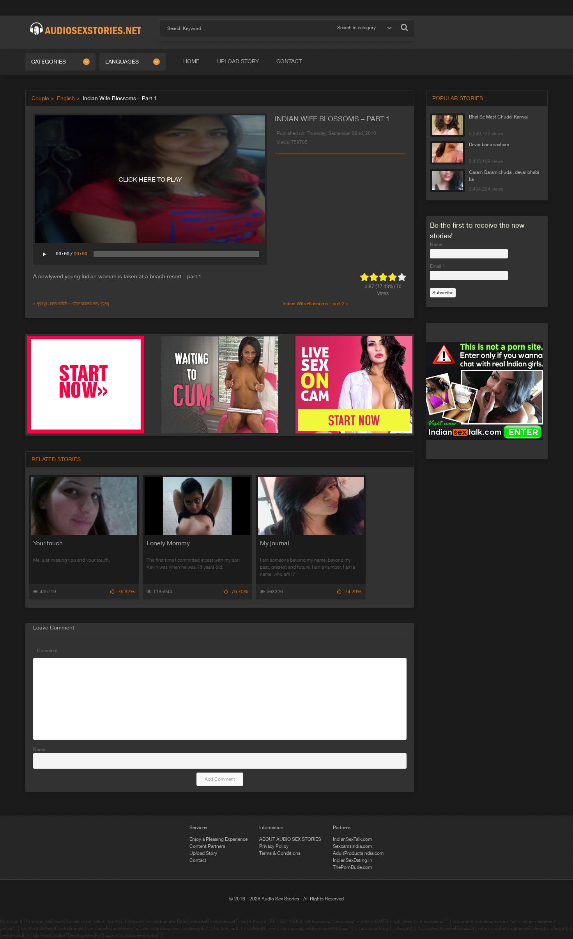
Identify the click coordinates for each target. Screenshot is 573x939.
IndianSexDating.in (352, 860)
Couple (40, 98)
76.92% (126, 591)
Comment (47, 650)
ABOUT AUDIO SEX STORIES (290, 839)
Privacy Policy (273, 846)
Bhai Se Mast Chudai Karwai (498, 117)
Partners (341, 827)
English (66, 98)
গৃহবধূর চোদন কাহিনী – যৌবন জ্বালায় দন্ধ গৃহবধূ (73, 303)
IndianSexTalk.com (352, 839)
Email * (437, 266)
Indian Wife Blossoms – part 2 (314, 303)
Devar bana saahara (489, 144)
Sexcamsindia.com (352, 846)
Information (271, 827)
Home (191, 61)
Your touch (48, 542)
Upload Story (238, 61)
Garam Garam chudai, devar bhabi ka (504, 176)
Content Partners (207, 846)
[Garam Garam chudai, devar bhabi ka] (447, 180)
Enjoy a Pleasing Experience (218, 839)
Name (39, 749)
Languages (122, 61)
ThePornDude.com (352, 867)
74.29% (353, 591)
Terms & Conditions (280, 853)
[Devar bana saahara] (447, 152)
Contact (289, 61)
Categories (48, 61)
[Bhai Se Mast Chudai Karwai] (447, 125)
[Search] (404, 27)
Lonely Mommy (168, 542)
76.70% (240, 591)
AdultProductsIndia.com (358, 853)
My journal (274, 542)
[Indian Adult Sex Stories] (85, 22)
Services (198, 827)
